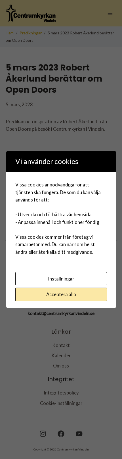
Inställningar (61, 278)
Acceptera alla (61, 294)
